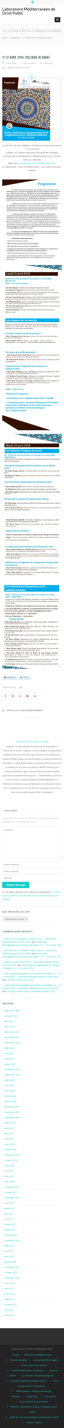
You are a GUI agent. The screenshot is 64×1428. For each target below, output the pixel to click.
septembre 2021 (12, 1042)
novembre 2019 (12, 1112)
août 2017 (9, 1203)
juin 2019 (8, 1128)
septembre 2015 (12, 1277)
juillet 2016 (9, 1245)
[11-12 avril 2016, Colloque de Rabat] (32, 109)
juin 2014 (8, 1288)
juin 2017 (8, 1213)
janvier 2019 (10, 1149)
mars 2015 (9, 1283)
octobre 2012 (10, 1304)
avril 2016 (9, 1256)
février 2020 (10, 1096)
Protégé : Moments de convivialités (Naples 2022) (31, 991)
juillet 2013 (9, 1299)
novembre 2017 (12, 1187)
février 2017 (10, 1224)
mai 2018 (8, 1176)
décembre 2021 (11, 1032)
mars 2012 (9, 1315)
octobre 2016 (10, 1235)
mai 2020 (8, 1085)
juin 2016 (8, 1251)
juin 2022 (8, 1021)
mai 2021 (8, 1053)
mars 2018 (9, 1181)
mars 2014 (9, 1293)
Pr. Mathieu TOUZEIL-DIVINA (32, 741)
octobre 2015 (10, 1272)
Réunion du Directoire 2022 (20, 979)
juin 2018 (8, 1171)
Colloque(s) (48, 63)
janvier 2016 (10, 1261)
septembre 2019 (12, 1117)
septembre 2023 (12, 1010)
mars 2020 (9, 1090)
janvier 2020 (10, 1101)
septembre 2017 (12, 1197)
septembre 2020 (12, 1074)
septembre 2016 (12, 1240)
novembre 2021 (12, 1037)
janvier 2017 (10, 1229)
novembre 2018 (12, 1155)
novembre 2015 (12, 1267)
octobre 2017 (10, 1192)
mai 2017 (8, 1219)
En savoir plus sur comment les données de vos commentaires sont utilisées (31, 896)
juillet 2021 (9, 1048)
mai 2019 (8, 1133)
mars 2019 (9, 1144)
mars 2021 (9, 1058)
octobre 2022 (10, 1016)
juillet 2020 (9, 1080)
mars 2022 (9, 1026)
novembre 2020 (12, 1069)
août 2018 (9, 1165)
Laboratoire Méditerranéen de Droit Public (28, 11)
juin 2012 (8, 1309)
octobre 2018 (10, 1160)
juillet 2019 (9, 1122)
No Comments (29, 63)
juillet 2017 (9, 1208)
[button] (57, 19)
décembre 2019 (11, 1106)
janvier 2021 (10, 1064)
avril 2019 (9, 1138)
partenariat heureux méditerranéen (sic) (37, 163)
